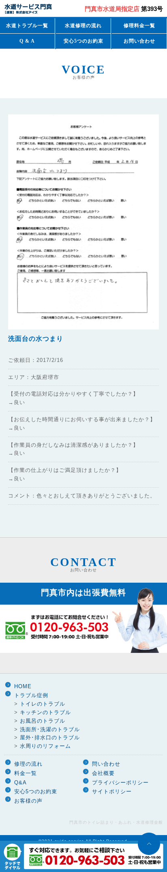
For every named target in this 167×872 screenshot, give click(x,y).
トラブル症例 (31, 695)
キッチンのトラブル (45, 712)
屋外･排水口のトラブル (50, 737)
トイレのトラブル (42, 704)
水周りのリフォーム (45, 746)
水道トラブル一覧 (27, 25)
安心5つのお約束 (83, 41)
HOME (23, 686)
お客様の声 (28, 801)
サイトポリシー (112, 791)
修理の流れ (28, 764)
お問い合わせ (139, 41)
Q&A (20, 782)
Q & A (27, 41)
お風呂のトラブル (42, 721)
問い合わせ (106, 764)
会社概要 (103, 773)
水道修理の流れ (83, 25)
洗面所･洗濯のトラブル (50, 729)
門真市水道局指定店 (124, 8)
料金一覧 (25, 773)
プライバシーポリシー (120, 782)
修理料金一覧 (139, 25)
